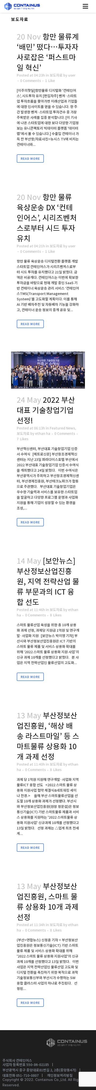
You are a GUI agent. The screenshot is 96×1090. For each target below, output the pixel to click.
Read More (30, 158)
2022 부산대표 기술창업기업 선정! (46, 409)
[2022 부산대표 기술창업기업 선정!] (48, 370)
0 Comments (30, 80)
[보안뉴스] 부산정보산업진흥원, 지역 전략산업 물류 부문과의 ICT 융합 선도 (48, 581)
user (72, 75)
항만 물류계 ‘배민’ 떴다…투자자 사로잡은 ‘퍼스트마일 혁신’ (48, 52)
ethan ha (42, 433)
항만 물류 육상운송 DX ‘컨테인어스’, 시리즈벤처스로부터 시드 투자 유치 (47, 217)
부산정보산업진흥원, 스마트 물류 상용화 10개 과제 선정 (48, 901)
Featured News (62, 427)
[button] (85, 6)
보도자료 (56, 75)
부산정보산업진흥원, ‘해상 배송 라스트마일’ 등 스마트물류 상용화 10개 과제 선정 (48, 736)
